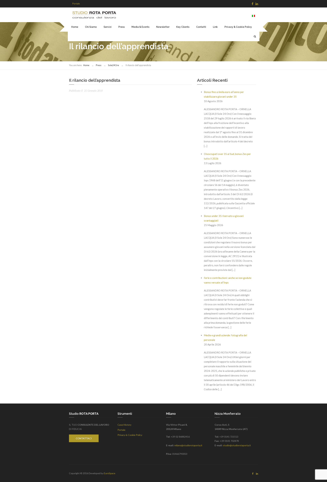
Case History (124, 424)
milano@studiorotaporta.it (188, 445)
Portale (76, 3)
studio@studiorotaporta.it (237, 445)
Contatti (201, 27)
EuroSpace (109, 473)
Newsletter (162, 27)
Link (215, 27)
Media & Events (140, 27)
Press (121, 27)
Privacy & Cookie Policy (238, 27)
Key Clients (182, 27)
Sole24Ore (113, 65)
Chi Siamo (91, 27)
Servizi (108, 27)
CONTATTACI (84, 438)
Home (74, 27)
